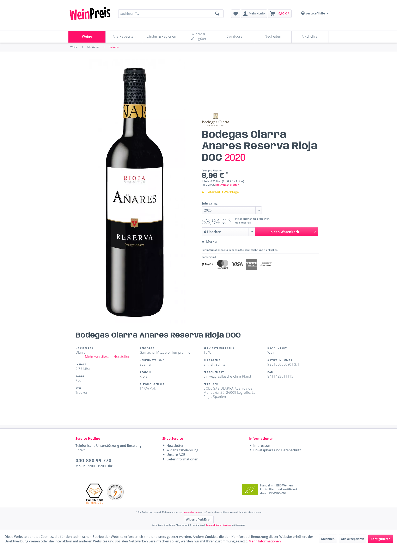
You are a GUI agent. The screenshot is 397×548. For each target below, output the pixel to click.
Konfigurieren (380, 539)
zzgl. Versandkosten (227, 185)
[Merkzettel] (235, 14)
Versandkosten (191, 512)
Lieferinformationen (182, 459)
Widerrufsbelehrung (182, 450)
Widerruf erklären (198, 519)
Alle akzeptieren (352, 539)
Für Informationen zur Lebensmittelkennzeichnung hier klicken (240, 250)
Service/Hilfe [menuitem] (315, 13)
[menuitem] (235, 14)
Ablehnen (328, 539)
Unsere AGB (175, 454)
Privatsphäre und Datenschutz (276, 450)
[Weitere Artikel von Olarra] (216, 119)
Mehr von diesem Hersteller (107, 356)
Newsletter (175, 445)
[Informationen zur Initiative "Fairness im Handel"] (94, 493)
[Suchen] (217, 14)
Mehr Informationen (265, 541)
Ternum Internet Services (218, 524)
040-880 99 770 (93, 460)
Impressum (261, 445)
